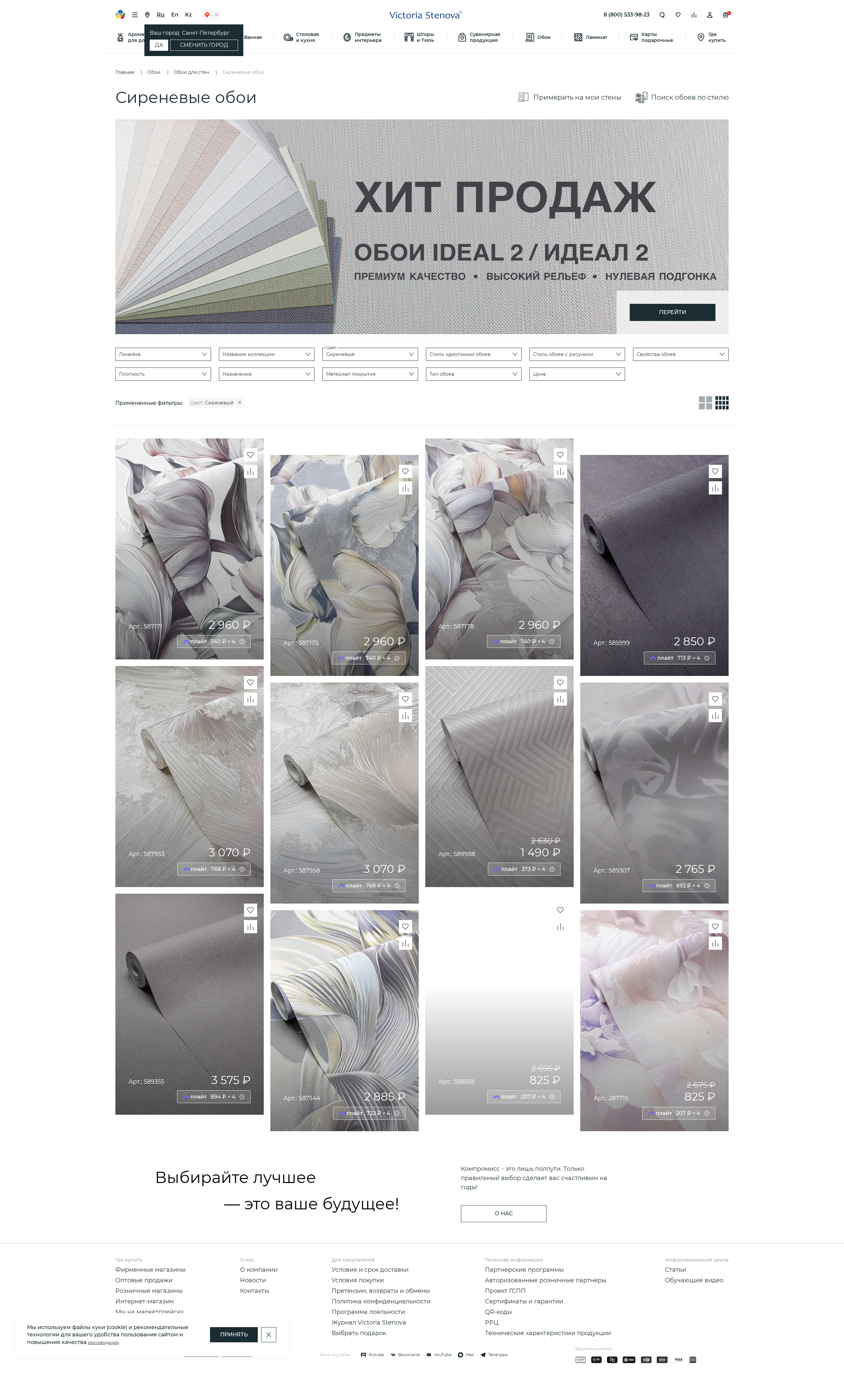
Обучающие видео (694, 1280)
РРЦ (491, 1322)
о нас (504, 1213)
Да (159, 45)
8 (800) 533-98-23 (626, 15)
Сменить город (204, 45)
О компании (259, 1269)
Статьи (675, 1269)
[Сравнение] (694, 15)
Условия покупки (358, 1280)
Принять (234, 1334)
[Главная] (426, 14)
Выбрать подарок (359, 1333)
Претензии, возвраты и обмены (381, 1290)
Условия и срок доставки (370, 1269)
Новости (253, 1280)
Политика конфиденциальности (381, 1301)
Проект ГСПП (505, 1290)
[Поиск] (662, 15)
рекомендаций (103, 1342)
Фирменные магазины (150, 1269)
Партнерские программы (524, 1269)
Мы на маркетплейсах (149, 1312)
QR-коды (498, 1312)
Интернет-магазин (144, 1301)
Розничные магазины (149, 1290)
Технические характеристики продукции (548, 1333)
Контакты (254, 1290)
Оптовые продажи (143, 1280)
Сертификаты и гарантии (524, 1301)
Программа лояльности (368, 1312)
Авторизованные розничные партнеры (545, 1280)
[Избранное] (678, 15)
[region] (397, 403)
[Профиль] (710, 15)
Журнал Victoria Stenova (369, 1322)
